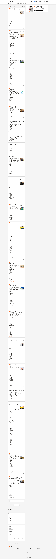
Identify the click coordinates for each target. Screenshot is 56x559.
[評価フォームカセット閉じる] (24, 536)
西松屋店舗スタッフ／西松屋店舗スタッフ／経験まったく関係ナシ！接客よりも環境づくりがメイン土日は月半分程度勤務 (16, 341)
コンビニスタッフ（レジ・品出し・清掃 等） (16, 205)
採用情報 (27, 553)
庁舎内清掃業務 (11, 89)
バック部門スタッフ (12, 156)
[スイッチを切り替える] (14, 6)
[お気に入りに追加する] (23, 28)
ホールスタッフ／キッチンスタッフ (14, 365)
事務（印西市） (11, 134)
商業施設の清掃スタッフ (12, 285)
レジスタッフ (11, 454)
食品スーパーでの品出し (12, 58)
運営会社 (27, 552)
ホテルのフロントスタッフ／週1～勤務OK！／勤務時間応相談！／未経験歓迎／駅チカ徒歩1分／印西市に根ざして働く (16, 180)
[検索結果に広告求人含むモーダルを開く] (10, 6)
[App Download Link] (35, 10)
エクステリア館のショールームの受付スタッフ (16, 312)
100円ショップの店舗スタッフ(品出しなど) (15, 9)
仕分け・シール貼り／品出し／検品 (14, 404)
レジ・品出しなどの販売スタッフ (14, 107)
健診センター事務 (11, 263)
